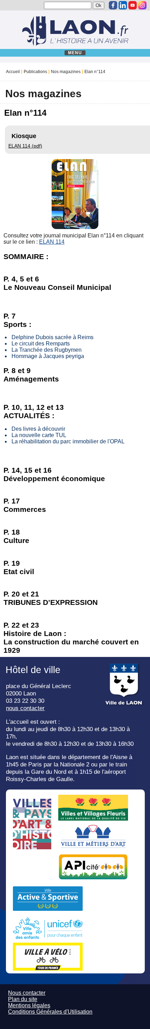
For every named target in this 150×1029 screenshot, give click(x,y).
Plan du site (22, 999)
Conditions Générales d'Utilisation (50, 1012)
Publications (35, 71)
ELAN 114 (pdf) (25, 146)
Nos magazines (66, 71)
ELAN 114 (52, 242)
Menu (75, 52)
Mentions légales (29, 1005)
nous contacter (25, 708)
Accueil (13, 71)
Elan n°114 (94, 71)
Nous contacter (26, 993)
